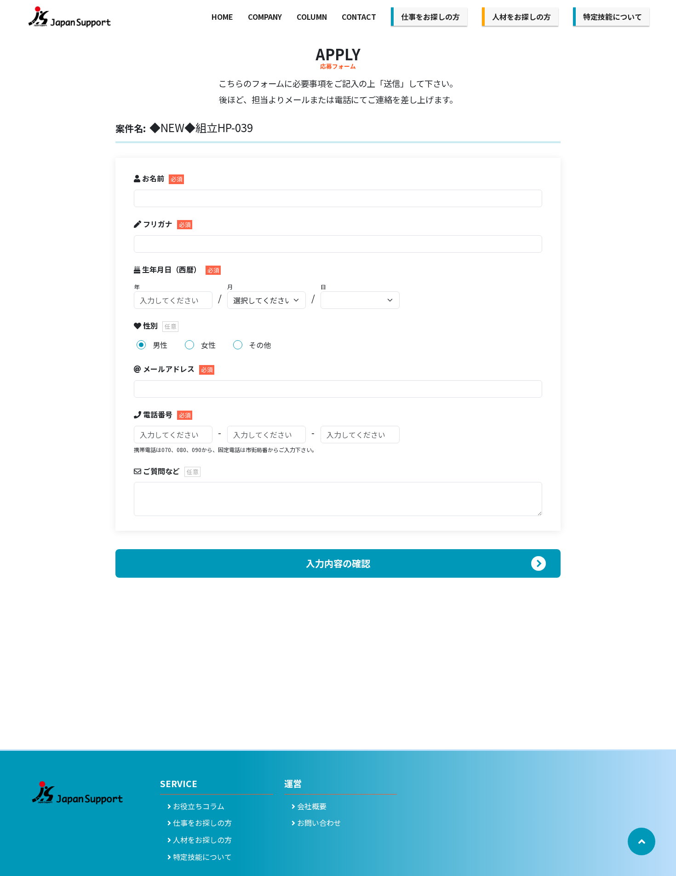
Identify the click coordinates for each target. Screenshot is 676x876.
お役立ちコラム (197, 806)
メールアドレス (168, 368)
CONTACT (359, 16)
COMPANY (265, 16)
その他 (260, 344)
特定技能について (612, 16)
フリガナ (157, 223)
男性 (160, 344)
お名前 (153, 178)
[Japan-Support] (69, 17)
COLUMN (312, 16)
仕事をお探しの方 (430, 16)
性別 (150, 325)
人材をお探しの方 (521, 16)
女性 (208, 344)
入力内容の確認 (338, 563)
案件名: (130, 128)
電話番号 (157, 414)
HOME (222, 16)
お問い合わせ (318, 822)
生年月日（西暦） (171, 269)
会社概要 (311, 806)
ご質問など (161, 470)
